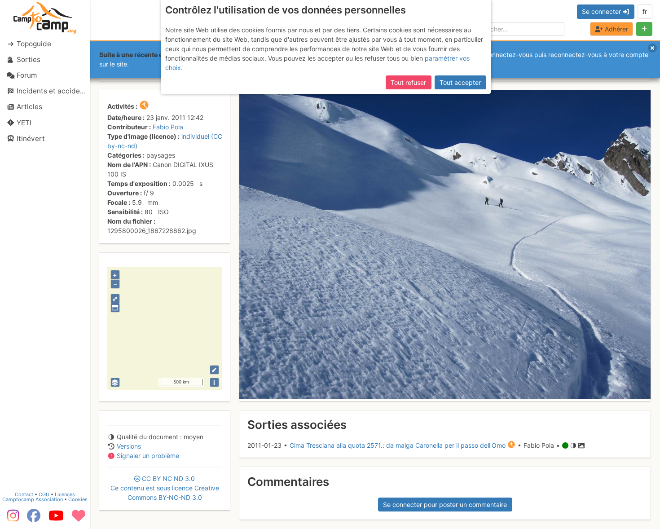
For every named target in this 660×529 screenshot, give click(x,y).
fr (644, 11)
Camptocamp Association (32, 499)
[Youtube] (56, 519)
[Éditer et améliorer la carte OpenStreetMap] (214, 370)
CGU (44, 494)
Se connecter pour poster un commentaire (445, 504)
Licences (65, 494)
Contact (24, 494)
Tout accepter (460, 82)
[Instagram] (11, 519)
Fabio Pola (168, 127)
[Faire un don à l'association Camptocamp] (78, 519)
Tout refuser (408, 82)
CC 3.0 (164, 488)
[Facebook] (33, 519)
